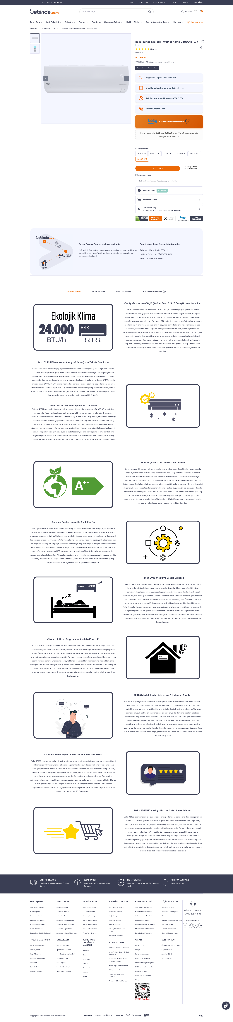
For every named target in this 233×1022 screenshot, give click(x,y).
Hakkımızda (143, 2)
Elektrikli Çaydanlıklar (170, 933)
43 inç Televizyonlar (90, 920)
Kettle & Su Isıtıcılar (169, 929)
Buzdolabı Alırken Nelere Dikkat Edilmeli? (118, 960)
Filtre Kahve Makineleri (143, 911)
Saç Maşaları (61, 963)
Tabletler (33, 963)
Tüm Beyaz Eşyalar (37, 907)
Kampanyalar (197, 22)
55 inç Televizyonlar (90, 924)
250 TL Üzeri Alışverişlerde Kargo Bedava (52, 2)
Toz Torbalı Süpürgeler (170, 911)
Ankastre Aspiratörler (64, 929)
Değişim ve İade (141, 971)
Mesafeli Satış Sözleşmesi (144, 963)
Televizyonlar (35, 950)
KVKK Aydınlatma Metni (144, 967)
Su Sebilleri (34, 967)
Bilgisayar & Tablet (112, 22)
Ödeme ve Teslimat (142, 958)
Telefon (82, 22)
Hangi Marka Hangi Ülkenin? (116, 975)
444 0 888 (162, 258)
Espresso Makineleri (142, 920)
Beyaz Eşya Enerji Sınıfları (118, 965)
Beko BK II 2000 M (116, 935)
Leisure (85, 972)
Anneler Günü (167, 954)
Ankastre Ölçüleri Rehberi (118, 981)
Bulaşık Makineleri (37, 916)
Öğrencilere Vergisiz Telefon (172, 945)
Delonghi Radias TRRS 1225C (117, 930)
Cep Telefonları (36, 954)
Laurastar (86, 959)
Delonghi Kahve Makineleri (145, 924)
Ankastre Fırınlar (62, 911)
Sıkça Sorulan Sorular (143, 975)
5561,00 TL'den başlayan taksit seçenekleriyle (156, 62)
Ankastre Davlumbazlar (65, 924)
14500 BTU (181, 154)
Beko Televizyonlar (89, 907)
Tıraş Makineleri (62, 958)
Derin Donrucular (36, 929)
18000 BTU (194, 154)
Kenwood (86, 968)
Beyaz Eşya (35, 22)
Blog (131, 2)
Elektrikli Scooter (36, 971)
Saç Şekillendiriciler (63, 967)
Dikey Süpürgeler (168, 907)
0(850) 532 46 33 (165, 254)
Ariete (85, 976)
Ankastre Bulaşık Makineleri (66, 933)
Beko (137, 45)
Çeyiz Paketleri (52, 22)
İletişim (138, 950)
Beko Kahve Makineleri (143, 933)
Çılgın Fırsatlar (167, 950)
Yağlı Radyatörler (115, 916)
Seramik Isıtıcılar (115, 920)
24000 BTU (142, 159)
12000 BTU (167, 154)
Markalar (177, 22)
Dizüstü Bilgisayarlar (37, 958)
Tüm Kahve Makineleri (143, 907)
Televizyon (96, 22)
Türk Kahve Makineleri (143, 916)
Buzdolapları (35, 911)
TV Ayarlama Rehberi (117, 970)
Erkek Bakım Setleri (63, 971)
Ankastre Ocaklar (63, 916)
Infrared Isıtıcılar (115, 924)
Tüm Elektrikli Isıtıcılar (117, 907)
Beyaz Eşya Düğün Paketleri (40, 933)
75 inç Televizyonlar (90, 933)
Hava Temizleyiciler (37, 945)
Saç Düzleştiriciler (63, 945)
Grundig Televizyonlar (91, 916)
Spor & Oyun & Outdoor (156, 22)
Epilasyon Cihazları (63, 950)
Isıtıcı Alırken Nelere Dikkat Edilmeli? (119, 953)
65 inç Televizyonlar (90, 929)
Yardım (185, 2)
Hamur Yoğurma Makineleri (172, 920)
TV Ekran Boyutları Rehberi (119, 948)
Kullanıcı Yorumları (160, 2)
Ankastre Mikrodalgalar (65, 920)
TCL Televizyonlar (89, 911)
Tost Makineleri (167, 924)
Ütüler (164, 916)
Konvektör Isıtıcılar (115, 911)
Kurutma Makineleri (37, 924)
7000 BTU (141, 154)
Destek (175, 2)
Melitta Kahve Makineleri (144, 929)
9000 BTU (154, 154)
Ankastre (69, 22)
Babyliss (86, 951)
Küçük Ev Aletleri (133, 22)
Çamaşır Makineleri (37, 920)
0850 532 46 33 (193, 913)
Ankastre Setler (62, 907)
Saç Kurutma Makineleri (65, 954)
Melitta (85, 963)
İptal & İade (198, 2)
